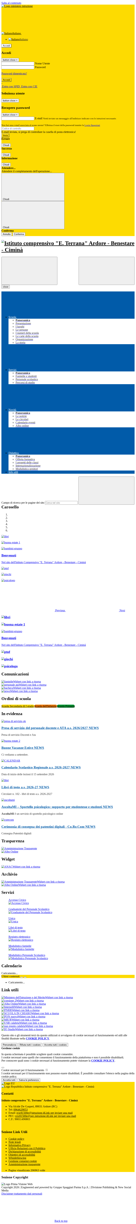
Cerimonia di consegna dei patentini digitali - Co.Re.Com (48, 827)
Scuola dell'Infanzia (45, 706)
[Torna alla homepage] (68, 246)
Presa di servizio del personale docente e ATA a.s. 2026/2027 (50, 728)
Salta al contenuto (11, 2)
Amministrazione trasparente (24, 1164)
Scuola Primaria (66, 706)
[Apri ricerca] (107, 271)
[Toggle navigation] (29, 271)
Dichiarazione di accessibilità (24, 1151)
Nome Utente (42, 63)
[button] (33, 610)
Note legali (14, 1141)
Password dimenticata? (14, 73)
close (5, 286)
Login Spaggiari (92, 125)
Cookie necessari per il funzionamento (23, 1070)
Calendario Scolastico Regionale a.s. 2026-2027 (41, 767)
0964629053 (20, 1109)
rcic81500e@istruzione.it (44, 1112)
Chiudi (6, 145)
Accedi (6, 45)
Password (40, 67)
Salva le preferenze (29, 1080)
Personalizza (9, 1045)
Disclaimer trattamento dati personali (21, 1193)
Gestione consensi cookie (22, 1161)
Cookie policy (16, 1138)
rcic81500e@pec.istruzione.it (45, 1115)
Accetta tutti (55, 1045)
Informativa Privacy (19, 1145)
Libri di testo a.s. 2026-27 (25, 787)
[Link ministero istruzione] (17, 6)
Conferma (19, 234)
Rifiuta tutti (30, 1045)
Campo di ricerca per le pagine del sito (22, 502)
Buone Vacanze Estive (22, 748)
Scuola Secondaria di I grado (17, 706)
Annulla (6, 234)
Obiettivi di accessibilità (21, 1154)
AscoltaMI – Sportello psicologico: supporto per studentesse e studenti (57, 807)
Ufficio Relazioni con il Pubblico (26, 1148)
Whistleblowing (17, 1157)
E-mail (38, 118)
